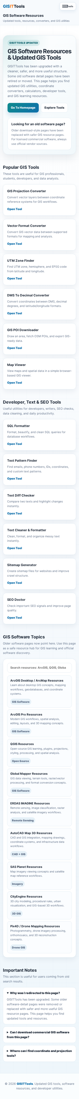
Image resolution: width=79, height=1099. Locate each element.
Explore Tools (54, 107)
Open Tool (14, 209)
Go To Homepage (23, 107)
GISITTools (25, 1084)
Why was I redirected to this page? (35, 993)
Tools (70, 6)
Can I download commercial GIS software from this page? (38, 1034)
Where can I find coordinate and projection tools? (39, 1053)
